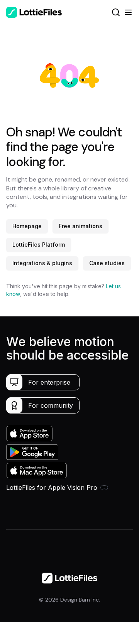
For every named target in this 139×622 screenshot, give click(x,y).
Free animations (80, 226)
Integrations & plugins (42, 263)
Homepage (27, 226)
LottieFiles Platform (38, 244)
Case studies (107, 263)
